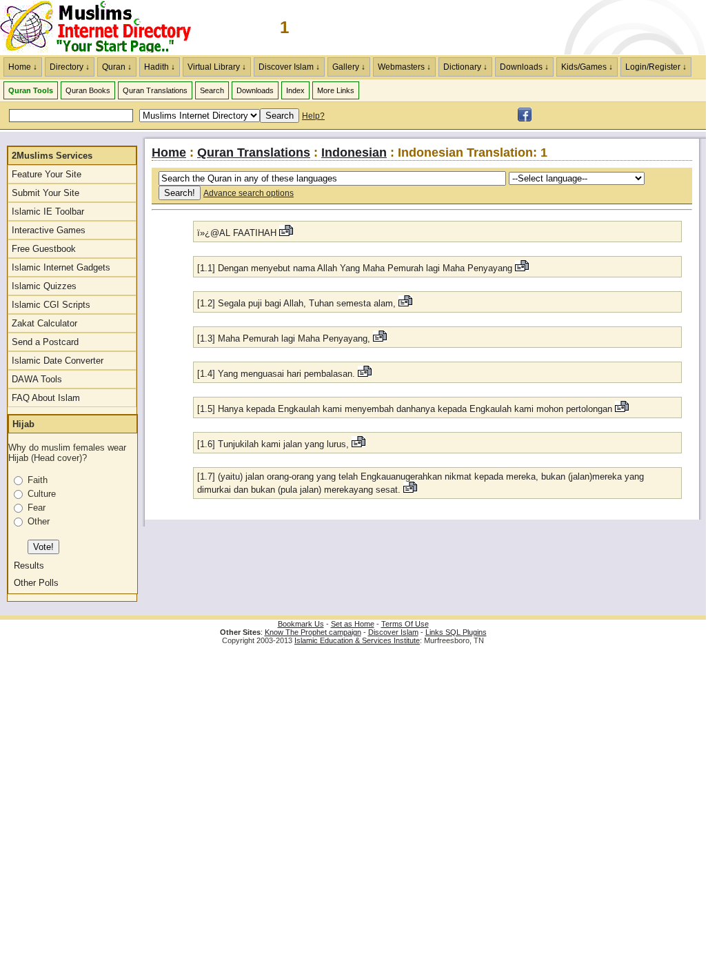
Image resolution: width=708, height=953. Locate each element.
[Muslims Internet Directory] (525, 119)
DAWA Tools (37, 379)
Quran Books (87, 90)
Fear (36, 507)
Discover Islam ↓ (289, 67)
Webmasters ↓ (404, 67)
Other (39, 521)
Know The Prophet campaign (313, 632)
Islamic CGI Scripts (51, 304)
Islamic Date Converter (57, 360)
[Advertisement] (544, 27)
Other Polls (36, 583)
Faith (38, 480)
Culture (42, 494)
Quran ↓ (117, 67)
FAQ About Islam (46, 398)
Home (169, 152)
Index (295, 90)
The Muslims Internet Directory (103, 27)
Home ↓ (22, 67)
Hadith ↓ (159, 67)
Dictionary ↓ (465, 67)
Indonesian (354, 152)
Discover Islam (393, 632)
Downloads (255, 90)
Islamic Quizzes (44, 286)
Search (212, 90)
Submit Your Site (45, 193)
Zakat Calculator (44, 323)
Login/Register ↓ (656, 67)
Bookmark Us (301, 624)
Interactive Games (48, 230)
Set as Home (352, 624)
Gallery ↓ (348, 67)
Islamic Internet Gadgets (61, 267)
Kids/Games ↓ (587, 67)
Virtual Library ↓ (217, 67)
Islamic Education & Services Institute (357, 640)
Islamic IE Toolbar (48, 211)
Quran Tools (30, 90)
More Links (335, 90)
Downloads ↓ (524, 67)
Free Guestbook (44, 249)
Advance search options (248, 193)
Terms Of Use (405, 624)
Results (29, 565)
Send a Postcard (45, 342)
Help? (313, 116)
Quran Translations (155, 90)
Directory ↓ (70, 67)
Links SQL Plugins (456, 632)
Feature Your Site (46, 174)
